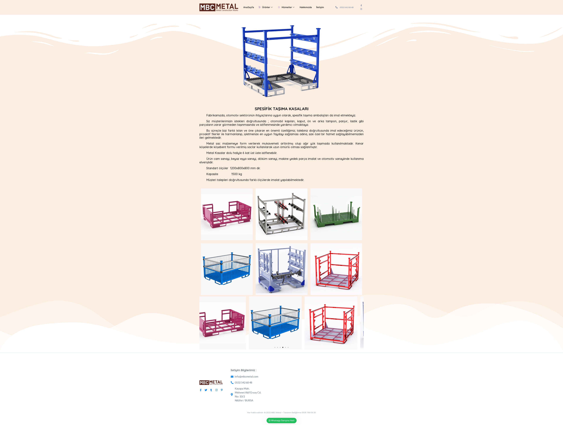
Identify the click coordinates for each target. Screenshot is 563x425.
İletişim (320, 7)
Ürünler (266, 7)
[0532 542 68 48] (336, 7)
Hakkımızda (306, 7)
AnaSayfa (248, 7)
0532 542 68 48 (346, 7)
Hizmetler (287, 7)
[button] (203, 323)
